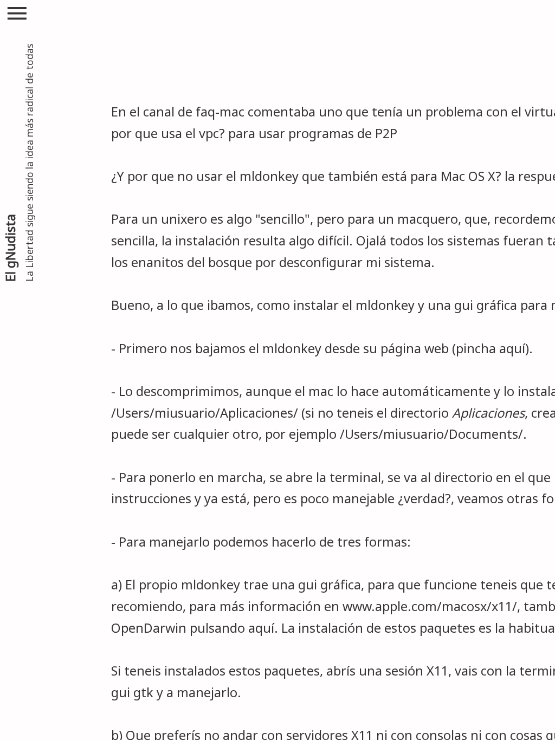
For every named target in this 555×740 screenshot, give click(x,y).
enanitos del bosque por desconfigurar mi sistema (281, 262)
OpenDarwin (148, 628)
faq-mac (220, 111)
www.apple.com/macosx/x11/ (430, 606)
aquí (512, 348)
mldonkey (269, 176)
